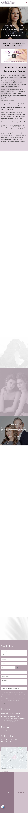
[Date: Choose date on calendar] (17, 668)
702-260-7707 (16, 127)
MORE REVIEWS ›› (6, 488)
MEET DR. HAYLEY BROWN (14, 254)
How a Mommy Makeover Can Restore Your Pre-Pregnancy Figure (13, 527)
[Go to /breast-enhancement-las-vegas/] (14, 166)
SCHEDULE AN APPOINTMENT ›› (14, 35)
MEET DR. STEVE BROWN (14, 436)
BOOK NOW (21, 792)
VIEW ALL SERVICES (14, 197)
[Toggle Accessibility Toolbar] (2, 806)
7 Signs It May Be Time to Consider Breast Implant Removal (13, 504)
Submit (5, 703)
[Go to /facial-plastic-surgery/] (14, 182)
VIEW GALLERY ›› (8, 359)
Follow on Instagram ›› (14, 635)
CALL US (7, 792)
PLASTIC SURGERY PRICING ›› (11, 405)
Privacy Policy (4, 700)
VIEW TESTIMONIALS (14, 471)
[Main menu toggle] (26, 2)
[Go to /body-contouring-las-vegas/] (14, 174)
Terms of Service (13, 700)
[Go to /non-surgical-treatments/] (14, 190)
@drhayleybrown (16, 626)
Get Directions (7, 731)
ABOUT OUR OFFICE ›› (7, 146)
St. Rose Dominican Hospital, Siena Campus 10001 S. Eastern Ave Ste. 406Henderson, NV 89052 (14, 720)
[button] (14, 35)
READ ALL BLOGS (8, 547)
